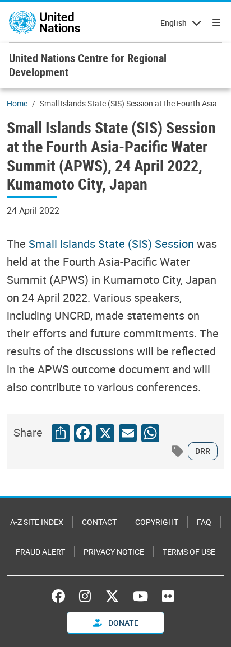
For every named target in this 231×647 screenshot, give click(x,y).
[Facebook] (61, 596)
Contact (99, 522)
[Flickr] (167, 596)
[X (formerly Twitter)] (112, 596)
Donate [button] (122, 622)
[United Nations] (44, 22)
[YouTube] (140, 596)
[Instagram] (84, 596)
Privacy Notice (114, 551)
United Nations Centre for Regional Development (88, 64)
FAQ (204, 522)
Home (17, 103)
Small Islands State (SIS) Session (110, 243)
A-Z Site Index (36, 522)
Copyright (156, 522)
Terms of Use (189, 551)
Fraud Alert (40, 551)
